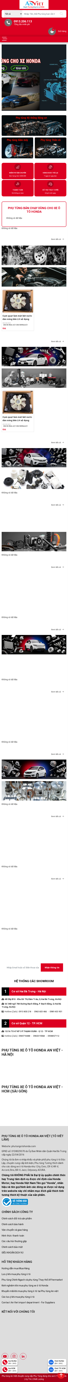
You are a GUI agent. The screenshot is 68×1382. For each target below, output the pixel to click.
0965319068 (39, 1036)
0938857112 (53, 1036)
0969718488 (24, 1036)
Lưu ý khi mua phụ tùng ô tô (16, 1274)
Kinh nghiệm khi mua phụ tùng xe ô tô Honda (25, 1285)
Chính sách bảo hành (13, 1224)
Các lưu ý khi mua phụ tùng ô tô (18, 1297)
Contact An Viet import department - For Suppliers (28, 1302)
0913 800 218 (25, 1011)
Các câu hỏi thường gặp (14, 1241)
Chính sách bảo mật (12, 1247)
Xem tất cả (56, 239)
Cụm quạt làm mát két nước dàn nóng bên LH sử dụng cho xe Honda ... (17, 319)
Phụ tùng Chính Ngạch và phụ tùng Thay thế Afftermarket (32, 1279)
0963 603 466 (40, 1011)
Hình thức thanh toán (13, 1235)
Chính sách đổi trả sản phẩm (17, 1218)
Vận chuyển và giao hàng (15, 1230)
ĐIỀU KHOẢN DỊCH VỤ (12, 1252)
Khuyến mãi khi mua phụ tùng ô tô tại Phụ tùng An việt (30, 1291)
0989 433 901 (56, 1011)
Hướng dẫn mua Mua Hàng (16, 1268)
